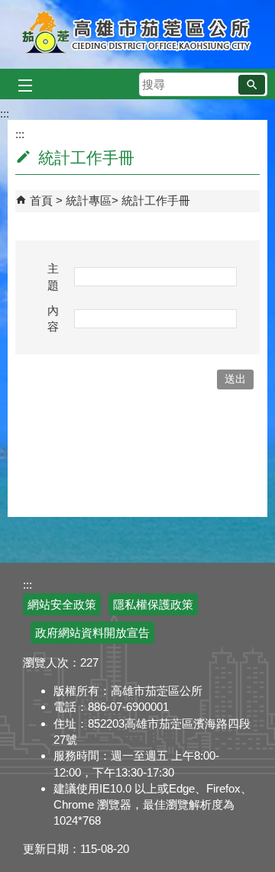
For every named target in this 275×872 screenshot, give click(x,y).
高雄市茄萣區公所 (138, 34)
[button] (251, 85)
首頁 (41, 200)
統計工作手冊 (155, 200)
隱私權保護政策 (153, 604)
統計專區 (89, 200)
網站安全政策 (62, 604)
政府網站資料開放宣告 (92, 632)
